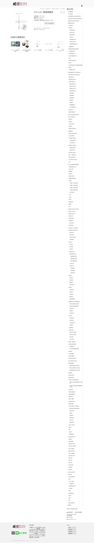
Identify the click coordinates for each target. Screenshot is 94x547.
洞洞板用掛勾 (72, 322)
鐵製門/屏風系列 (72, 112)
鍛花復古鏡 (71, 464)
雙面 (34, 537)
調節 (44, 29)
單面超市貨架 (71, 375)
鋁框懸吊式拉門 (73, 88)
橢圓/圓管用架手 (74, 256)
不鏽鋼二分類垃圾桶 (74, 185)
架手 (34, 532)
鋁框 (30, 536)
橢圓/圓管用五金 (73, 254)
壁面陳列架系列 (73, 147)
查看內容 (15, 53)
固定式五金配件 (73, 237)
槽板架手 (71, 277)
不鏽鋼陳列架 (71, 434)
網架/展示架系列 (72, 443)
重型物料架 (71, 396)
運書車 (70, 204)
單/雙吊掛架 (71, 225)
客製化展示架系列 (72, 152)
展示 (43, 529)
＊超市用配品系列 (38, 28)
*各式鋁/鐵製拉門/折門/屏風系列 (74, 72)
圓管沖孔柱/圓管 (73, 332)
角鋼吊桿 (70, 351)
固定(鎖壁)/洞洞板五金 (73, 230)
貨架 (39, 534)
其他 (69, 161)
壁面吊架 (70, 27)
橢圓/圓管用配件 (74, 260)
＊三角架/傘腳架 (71, 448)
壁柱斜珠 (71, 246)
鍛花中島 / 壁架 (72, 455)
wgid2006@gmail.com (72, 519)
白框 (40, 532)
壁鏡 (69, 479)
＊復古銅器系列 (71, 493)
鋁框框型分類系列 (72, 79)
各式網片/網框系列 (72, 446)
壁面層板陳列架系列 (74, 44)
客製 (38, 529)
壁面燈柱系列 (72, 30)
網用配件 (71, 296)
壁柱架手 (71, 244)
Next (64, 46)
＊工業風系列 (70, 25)
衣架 (31, 534)
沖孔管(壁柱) (71, 329)
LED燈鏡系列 (71, 483)
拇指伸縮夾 (41, 29)
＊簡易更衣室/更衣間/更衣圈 (73, 20)
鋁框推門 (71, 102)
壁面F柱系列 (72, 32)
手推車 (70, 199)
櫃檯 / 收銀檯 (71, 398)
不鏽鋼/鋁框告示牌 (72, 166)
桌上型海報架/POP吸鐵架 (46, 28)
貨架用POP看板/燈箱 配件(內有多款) (76, 383)
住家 (39, 527)
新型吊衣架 (71, 216)
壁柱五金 (70, 242)
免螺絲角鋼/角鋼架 (72, 344)
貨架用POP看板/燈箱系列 (74, 379)
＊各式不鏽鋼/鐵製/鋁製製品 (73, 164)
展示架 (70, 495)
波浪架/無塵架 (71, 356)
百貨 (42, 532)
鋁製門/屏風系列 (72, 81)
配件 (45, 534)
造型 (43, 534)
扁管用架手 (73, 268)
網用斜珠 (71, 294)
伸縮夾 (37, 29)
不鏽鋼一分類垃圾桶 (74, 183)
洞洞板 (36, 532)
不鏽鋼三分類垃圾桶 (74, 187)
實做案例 (70, 372)
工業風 (41, 531)
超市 (41, 534)
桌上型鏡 (70, 488)
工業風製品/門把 (72, 69)
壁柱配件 (71, 249)
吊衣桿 (30, 529)
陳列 (43, 536)
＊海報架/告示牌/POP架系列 (73, 209)
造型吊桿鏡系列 (72, 476)
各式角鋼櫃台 (71, 353)
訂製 (36, 534)
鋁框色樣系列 (71, 77)
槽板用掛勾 (72, 320)
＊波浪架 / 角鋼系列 (72, 341)
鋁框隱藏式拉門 (73, 90)
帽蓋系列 (71, 310)
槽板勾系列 (72, 284)
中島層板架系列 (73, 140)
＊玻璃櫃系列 (70, 131)
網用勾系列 (72, 289)
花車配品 (70, 126)
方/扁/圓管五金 (71, 251)
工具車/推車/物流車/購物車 (74, 408)
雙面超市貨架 (71, 377)
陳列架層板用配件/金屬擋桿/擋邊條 (76, 65)
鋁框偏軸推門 (72, 104)
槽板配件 (71, 282)
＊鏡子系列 (70, 474)
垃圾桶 (70, 180)
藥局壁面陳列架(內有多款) (75, 370)
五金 (37, 527)
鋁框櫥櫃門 (72, 95)
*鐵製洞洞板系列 (71, 23)
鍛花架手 (70, 469)
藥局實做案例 (71, 363)
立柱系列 (71, 37)
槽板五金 (70, 275)
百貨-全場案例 (71, 135)
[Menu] (81, 6)
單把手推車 (72, 410)
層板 (34, 531)
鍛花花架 (70, 460)
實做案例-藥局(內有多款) (74, 365)
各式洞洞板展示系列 (73, 55)
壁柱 (32, 529)
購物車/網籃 (71, 403)
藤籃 (69, 429)
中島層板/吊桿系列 (72, 138)
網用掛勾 (71, 325)
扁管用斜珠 (73, 270)
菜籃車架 (71, 415)
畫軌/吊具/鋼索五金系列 (74, 303)
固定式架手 (72, 232)
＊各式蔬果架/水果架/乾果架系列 (74, 16)
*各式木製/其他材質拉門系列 (73, 114)
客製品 (70, 67)
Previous (12, 46)
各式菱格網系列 (72, 53)
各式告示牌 (71, 169)
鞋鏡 (69, 490)
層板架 (37, 531)
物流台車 (71, 420)
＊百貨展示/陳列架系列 (72, 133)
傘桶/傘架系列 (71, 176)
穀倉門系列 (71, 109)
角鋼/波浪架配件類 (72, 358)
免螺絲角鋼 (72, 346)
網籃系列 (70, 439)
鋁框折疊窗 (72, 97)
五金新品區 (71, 327)
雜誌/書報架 (71, 441)
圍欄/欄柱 (70, 171)
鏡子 (69, 500)
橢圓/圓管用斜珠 (74, 258)
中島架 (34, 527)
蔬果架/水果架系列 (72, 128)
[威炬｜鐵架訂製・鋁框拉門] (22, 3)
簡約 (44, 532)
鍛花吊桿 (70, 462)
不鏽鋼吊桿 (71, 220)
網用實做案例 (72, 298)
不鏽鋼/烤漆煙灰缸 (72, 178)
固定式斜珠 (72, 234)
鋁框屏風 (71, 100)
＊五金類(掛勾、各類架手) (73, 227)
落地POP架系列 (72, 424)
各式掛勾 (70, 431)
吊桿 (69, 58)
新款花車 (70, 119)
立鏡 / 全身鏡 (71, 481)
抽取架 (70, 427)
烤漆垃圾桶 (72, 192)
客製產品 (69, 505)
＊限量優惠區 (70, 11)
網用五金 (70, 287)
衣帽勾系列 (72, 313)
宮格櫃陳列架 (71, 46)
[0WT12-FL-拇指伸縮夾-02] (21, 21)
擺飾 (69, 497)
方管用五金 (72, 263)
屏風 (41, 529)
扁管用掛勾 (72, 318)
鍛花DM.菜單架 (72, 453)
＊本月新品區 (70, 13)
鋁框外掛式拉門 (73, 86)
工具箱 (70, 197)
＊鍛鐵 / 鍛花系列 (71, 451)
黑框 (38, 537)
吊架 (42, 527)
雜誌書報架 (71, 201)
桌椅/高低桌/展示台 (72, 60)
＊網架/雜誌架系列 (71, 436)
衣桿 (33, 534)
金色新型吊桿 (71, 218)
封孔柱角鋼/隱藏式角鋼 (74, 348)
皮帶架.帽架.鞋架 (72, 157)
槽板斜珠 (71, 280)
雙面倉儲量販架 (72, 394)
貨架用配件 (71, 389)
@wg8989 (36, 540)
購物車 (71, 413)
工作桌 (70, 194)
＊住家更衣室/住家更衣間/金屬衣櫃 (75, 18)
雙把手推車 (72, 417)
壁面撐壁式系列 (73, 39)
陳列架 (70, 62)
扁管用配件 (73, 272)
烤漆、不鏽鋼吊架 (72, 154)
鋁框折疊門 (72, 93)
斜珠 (31, 532)
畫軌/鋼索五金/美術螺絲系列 (74, 301)
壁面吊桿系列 (72, 34)
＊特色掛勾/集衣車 (71, 472)
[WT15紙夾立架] (64, 12)
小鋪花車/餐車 (71, 123)
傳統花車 (70, 121)
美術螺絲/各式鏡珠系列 (74, 306)
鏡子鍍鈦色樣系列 (72, 486)
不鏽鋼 (31, 527)
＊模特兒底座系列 (71, 502)
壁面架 (34, 529)
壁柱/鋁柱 (71, 336)
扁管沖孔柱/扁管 (73, 334)
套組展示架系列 (72, 213)
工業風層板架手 (72, 51)
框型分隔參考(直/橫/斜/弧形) (74, 74)
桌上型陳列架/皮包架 (73, 159)
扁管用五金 (72, 265)
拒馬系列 (70, 173)
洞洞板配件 (72, 239)
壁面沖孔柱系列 (73, 41)
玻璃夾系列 (72, 308)
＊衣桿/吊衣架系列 (71, 211)
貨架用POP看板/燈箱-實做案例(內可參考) (76, 386)
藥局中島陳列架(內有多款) (75, 367)
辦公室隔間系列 (73, 107)
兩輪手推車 (72, 422)
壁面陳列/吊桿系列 (72, 145)
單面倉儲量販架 (72, 391)
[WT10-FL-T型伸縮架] (61, 12)
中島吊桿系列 (72, 142)
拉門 (44, 531)
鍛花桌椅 (70, 467)
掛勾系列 (70, 315)
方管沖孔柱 (72, 339)
